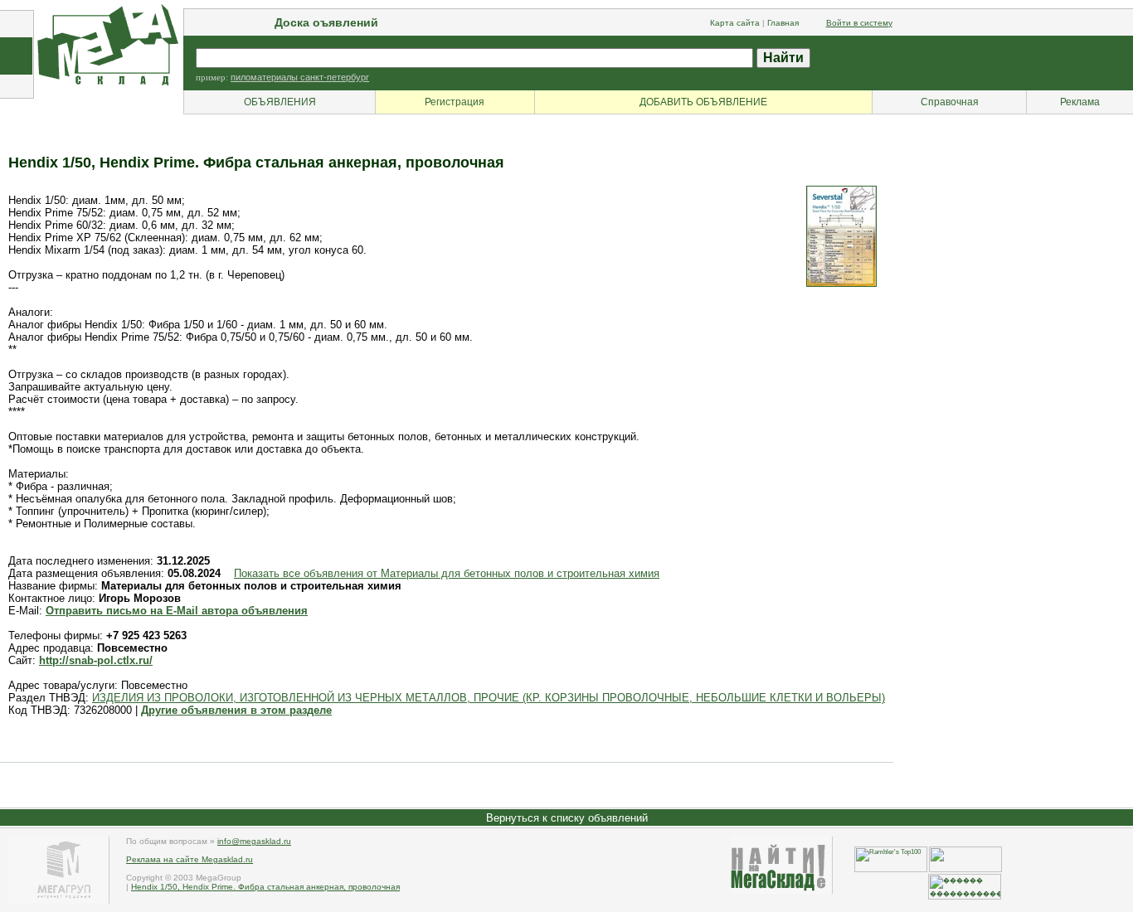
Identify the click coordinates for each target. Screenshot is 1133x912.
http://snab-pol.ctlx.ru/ (96, 660)
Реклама (1080, 102)
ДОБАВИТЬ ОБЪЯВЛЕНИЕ (703, 102)
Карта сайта (735, 22)
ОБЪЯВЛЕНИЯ (280, 102)
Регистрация (454, 102)
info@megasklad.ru (254, 841)
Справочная (950, 102)
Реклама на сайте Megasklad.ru (189, 859)
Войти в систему (859, 22)
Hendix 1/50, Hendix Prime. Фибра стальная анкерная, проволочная (265, 886)
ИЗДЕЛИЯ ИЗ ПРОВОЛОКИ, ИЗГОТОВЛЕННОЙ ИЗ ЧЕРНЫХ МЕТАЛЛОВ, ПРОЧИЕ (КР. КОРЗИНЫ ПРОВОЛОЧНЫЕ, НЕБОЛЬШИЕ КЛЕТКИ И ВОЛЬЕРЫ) (488, 697)
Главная (783, 22)
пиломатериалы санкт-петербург (300, 77)
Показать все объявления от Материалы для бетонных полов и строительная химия (446, 573)
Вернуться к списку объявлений (567, 818)
